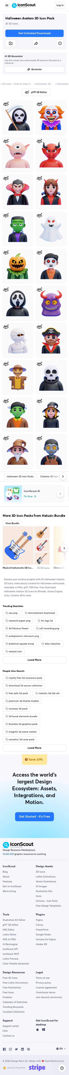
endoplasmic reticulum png (24, 636)
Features (7, 881)
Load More (34, 660)
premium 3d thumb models (24, 700)
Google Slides (43, 934)
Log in (60, 5)
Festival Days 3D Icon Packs (23, 83)
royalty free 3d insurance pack (25, 677)
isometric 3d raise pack (21, 739)
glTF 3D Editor (10, 924)
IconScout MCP (11, 953)
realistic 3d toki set (49, 693)
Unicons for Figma (46, 939)
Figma (39, 919)
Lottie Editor (9, 934)
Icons (38, 896)
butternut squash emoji (21, 643)
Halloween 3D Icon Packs (44, 83)
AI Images (41, 886)
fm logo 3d (47, 620)
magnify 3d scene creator (23, 731)
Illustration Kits (44, 891)
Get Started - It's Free (34, 816)
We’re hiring (9, 891)
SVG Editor (8, 929)
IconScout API (10, 949)
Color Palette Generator (16, 963)
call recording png (49, 628)
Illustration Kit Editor (14, 919)
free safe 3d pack (18, 693)
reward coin (15, 651)
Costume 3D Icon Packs (52, 476)
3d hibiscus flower (18, 628)
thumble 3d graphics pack (23, 724)
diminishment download (41, 612)
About (6, 876)
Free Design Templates (48, 905)
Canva (39, 924)
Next (60, 493)
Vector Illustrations (46, 881)
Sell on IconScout (12, 886)
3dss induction (52, 643)
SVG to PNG (9, 939)
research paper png (19, 620)
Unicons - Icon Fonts (47, 900)
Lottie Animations (45, 876)
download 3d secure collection (25, 685)
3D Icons (6, 83)
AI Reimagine (10, 944)
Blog (5, 871)
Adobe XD (41, 944)
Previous (8, 493)
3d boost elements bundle (23, 716)
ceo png (13, 612)
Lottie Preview (10, 958)
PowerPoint (42, 929)
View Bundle (12, 523)
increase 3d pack (18, 708)
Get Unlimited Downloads (34, 33)
